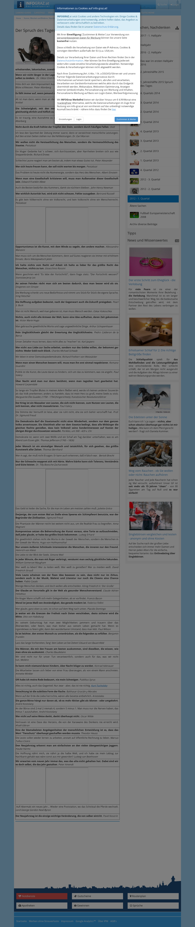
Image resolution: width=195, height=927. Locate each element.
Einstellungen (65, 119)
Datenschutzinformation (70, 60)
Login (79, 119)
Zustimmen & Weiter (126, 119)
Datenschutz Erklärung (106, 26)
